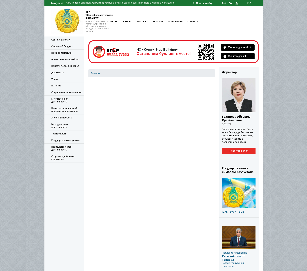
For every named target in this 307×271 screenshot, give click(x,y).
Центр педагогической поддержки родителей (64, 110)
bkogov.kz (57, 3)
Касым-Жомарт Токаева (233, 258)
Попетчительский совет (65, 65)
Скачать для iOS (238, 56)
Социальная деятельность (66, 92)
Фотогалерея (175, 21)
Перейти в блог (238, 150)
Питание (56, 85)
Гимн (241, 212)
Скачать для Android (240, 47)
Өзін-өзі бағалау (60, 39)
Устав (114, 21)
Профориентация (61, 52)
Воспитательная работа (65, 59)
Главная (126, 21)
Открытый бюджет (62, 46)
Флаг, (233, 212)
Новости (158, 21)
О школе (141, 21)
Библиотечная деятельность (59, 100)
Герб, (225, 212)
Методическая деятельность (59, 126)
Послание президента (234, 252)
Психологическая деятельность (61, 148)
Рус (249, 3)
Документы (57, 72)
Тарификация (59, 133)
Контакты (192, 21)
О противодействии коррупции (63, 158)
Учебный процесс (61, 117)
